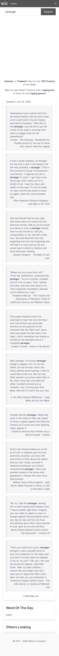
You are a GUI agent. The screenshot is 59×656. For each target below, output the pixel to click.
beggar (22, 133)
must (29, 133)
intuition (38, 248)
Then (13, 547)
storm (13, 292)
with (31, 116)
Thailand (21, 81)
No (30, 364)
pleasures (25, 554)
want (12, 574)
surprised (15, 319)
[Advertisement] (29, 48)
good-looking (32, 370)
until (21, 577)
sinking (42, 503)
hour (33, 519)
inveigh (13, 516)
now (36, 570)
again (16, 194)
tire (37, 390)
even (38, 475)
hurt (12, 238)
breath (13, 184)
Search (48, 11)
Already (14, 414)
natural (26, 506)
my (28, 526)
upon (35, 452)
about (35, 190)
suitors (27, 129)
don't (20, 336)
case (25, 244)
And (36, 231)
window (14, 424)
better (23, 510)
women (30, 384)
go (41, 126)
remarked (15, 469)
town (25, 177)
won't (35, 316)
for (11, 164)
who (23, 285)
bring (31, 387)
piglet (9, 614)
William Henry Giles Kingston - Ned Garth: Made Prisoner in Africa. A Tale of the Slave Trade (30, 485)
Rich (32, 329)
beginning (15, 241)
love (30, 547)
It (10, 160)
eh (40, 272)
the (11, 116)
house (29, 170)
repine (31, 513)
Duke (12, 370)
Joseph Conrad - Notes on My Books (30, 346)
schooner (15, 329)
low (47, 421)
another (14, 472)
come (29, 272)
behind (20, 292)
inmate (22, 472)
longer (30, 570)
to (20, 123)
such (31, 244)
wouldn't (20, 377)
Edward (19, 479)
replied (43, 282)
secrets (23, 224)
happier (44, 557)
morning (42, 319)
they (46, 414)
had (22, 238)
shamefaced (16, 136)
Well (12, 360)
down (44, 329)
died (37, 333)
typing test (48, 90)
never (23, 380)
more (44, 475)
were (23, 221)
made (44, 187)
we (11, 564)
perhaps (20, 360)
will (21, 462)
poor (37, 547)
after (12, 577)
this (41, 123)
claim (21, 513)
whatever (15, 465)
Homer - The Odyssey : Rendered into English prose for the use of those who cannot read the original (30, 143)
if (25, 390)
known (32, 360)
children (36, 567)
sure (47, 560)
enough (14, 550)
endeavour (34, 449)
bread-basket (21, 116)
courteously (16, 174)
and (12, 123)
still (43, 455)
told (17, 218)
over (33, 380)
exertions (15, 455)
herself (22, 218)
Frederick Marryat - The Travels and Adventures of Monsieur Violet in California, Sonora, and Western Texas (30, 299)
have (19, 248)
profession (25, 465)
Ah (12, 503)
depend (28, 452)
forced (26, 231)
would (46, 224)
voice (33, 194)
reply (15, 190)
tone (46, 506)
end (37, 339)
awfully (20, 370)
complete (15, 343)
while (40, 414)
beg (38, 129)
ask (27, 164)
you (37, 174)
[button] (55, 3)
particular (38, 323)
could (19, 119)
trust (26, 228)
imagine (43, 510)
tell (30, 126)
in (29, 119)
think (27, 459)
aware (39, 285)
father (13, 367)
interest (27, 475)
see (44, 374)
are (41, 174)
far (45, 449)
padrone (30, 326)
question (29, 160)
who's (37, 367)
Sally (12, 377)
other (16, 285)
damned (43, 289)
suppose (30, 174)
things (13, 364)
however (25, 455)
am (42, 560)
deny (23, 550)
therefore (27, 316)
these (17, 221)
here (38, 177)
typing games (38, 93)
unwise (16, 228)
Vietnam (8, 81)
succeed (35, 462)
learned (46, 523)
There (38, 469)
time (18, 459)
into (12, 506)
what (38, 377)
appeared (15, 475)
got (33, 177)
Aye (35, 282)
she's (16, 380)
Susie (13, 567)
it (46, 285)
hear (25, 319)
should (25, 449)
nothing (30, 251)
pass (44, 190)
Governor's (19, 170)
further (45, 228)
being (43, 336)
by (20, 326)
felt (38, 234)
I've (27, 360)
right (42, 218)
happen (24, 364)
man (37, 329)
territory (40, 526)
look (15, 526)
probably (23, 167)
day (16, 519)
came (30, 180)
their (34, 418)
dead (23, 333)
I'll (26, 387)
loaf (39, 113)
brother (29, 367)
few (45, 177)
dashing (45, 424)
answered (42, 170)
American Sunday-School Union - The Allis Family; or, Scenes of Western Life (30, 584)
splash (24, 421)
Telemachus (16, 113)
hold (25, 119)
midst (25, 418)
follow (39, 465)
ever (37, 336)
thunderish (32, 289)
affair (12, 384)
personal (14, 224)
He (28, 333)
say (32, 292)
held (18, 251)
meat (46, 116)
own (44, 221)
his (31, 119)
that (29, 218)
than (12, 231)
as (35, 116)
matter (44, 459)
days (37, 184)
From (13, 275)
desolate (29, 339)
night (12, 336)
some (27, 424)
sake (41, 554)
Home (13, 3)
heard (45, 418)
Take (36, 123)
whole (33, 113)
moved (13, 339)
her (28, 194)
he (14, 119)
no (11, 190)
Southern (21, 384)
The (12, 316)
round (13, 129)
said (17, 123)
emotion (14, 326)
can (18, 452)
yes (36, 560)
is (48, 167)
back (23, 251)
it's (34, 364)
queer (22, 160)
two (36, 119)
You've (24, 279)
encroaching (16, 523)
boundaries (36, 516)
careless (39, 506)
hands (42, 119)
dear (36, 387)
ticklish (34, 279)
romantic (14, 387)
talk (39, 418)
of (18, 129)
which (46, 516)
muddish (44, 279)
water (13, 428)
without (23, 323)
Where (14, 272)
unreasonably (17, 234)
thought (43, 160)
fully (32, 285)
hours (13, 180)
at (11, 421)
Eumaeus (27, 123)
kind (12, 282)
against (32, 421)
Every (13, 449)
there (12, 333)
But (35, 374)
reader (18, 316)
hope (27, 462)
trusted (26, 248)
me (22, 390)
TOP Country (48, 81)
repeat (26, 574)
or (26, 234)
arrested (41, 194)
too (30, 374)
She (12, 218)
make (32, 557)
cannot (13, 570)
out (35, 180)
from (44, 113)
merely (34, 221)
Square (39, 164)
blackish (21, 289)
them (12, 133)
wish (43, 370)
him (35, 126)
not (34, 133)
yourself (31, 550)
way (26, 187)
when (23, 194)
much (40, 116)
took (25, 113)
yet (38, 224)
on (18, 187)
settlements (27, 275)
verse (43, 574)
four (32, 184)
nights (13, 187)
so (48, 336)
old (42, 380)
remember (29, 336)
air (21, 184)
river (20, 282)
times (15, 421)
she (12, 167)
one (20, 164)
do (19, 272)
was (14, 160)
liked (27, 238)
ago (18, 180)
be (37, 133)
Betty (13, 390)
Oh (32, 560)
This (44, 167)
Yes (22, 387)
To (31, 187)
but (46, 164)
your (12, 554)
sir (16, 503)
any (15, 164)
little (44, 234)
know (32, 377)
